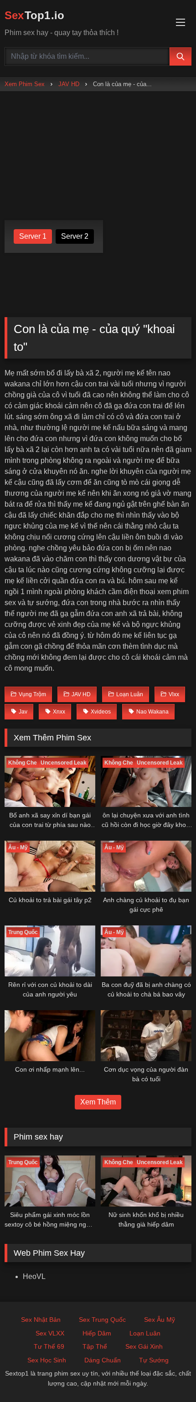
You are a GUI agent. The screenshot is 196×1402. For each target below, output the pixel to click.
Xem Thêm (98, 1102)
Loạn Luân (144, 1333)
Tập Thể (95, 1346)
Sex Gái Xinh (144, 1346)
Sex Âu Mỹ (159, 1319)
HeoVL (34, 1276)
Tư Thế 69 (49, 1346)
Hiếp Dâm (97, 1333)
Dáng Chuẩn (102, 1360)
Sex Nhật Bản (41, 1319)
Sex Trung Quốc (102, 1319)
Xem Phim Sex (25, 84)
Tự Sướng (154, 1360)
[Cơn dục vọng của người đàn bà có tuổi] (146, 1035)
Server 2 (74, 236)
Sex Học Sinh (46, 1360)
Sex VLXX (50, 1333)
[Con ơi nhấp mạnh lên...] (50, 1035)
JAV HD (68, 84)
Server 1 (32, 236)
